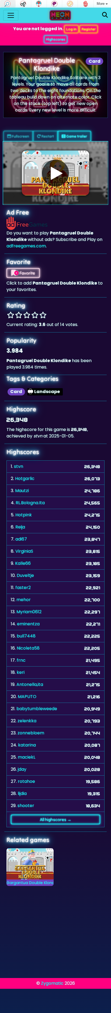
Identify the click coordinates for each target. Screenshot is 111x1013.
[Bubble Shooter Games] (39, 4)
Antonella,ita (29, 684)
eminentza (28, 624)
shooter (26, 805)
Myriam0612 (28, 612)
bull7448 (26, 636)
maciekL (26, 757)
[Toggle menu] (10, 15)
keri (21, 672)
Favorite (27, 273)
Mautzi (22, 491)
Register (89, 29)
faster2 (23, 587)
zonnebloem (31, 733)
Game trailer (76, 136)
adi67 (21, 539)
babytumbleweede (36, 709)
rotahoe (26, 781)
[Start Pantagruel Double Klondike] (55, 173)
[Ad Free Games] (85, 4)
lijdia (22, 793)
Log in (71, 29)
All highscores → (55, 819)
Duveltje (25, 575)
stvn (18, 466)
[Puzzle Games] (70, 4)
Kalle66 (23, 563)
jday (22, 769)
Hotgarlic (24, 478)
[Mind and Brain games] (54, 4)
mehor (23, 600)
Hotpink (23, 515)
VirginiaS (24, 551)
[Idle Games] (23, 4)
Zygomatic (52, 983)
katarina (27, 745)
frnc (21, 660)
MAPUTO (27, 696)
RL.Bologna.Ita (30, 503)
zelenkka (27, 721)
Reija (20, 527)
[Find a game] (105, 15)
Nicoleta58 (28, 648)
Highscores (55, 39)
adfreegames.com (26, 246)
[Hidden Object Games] (7, 4)
